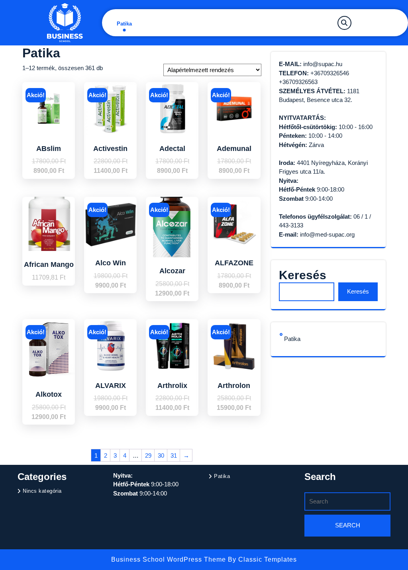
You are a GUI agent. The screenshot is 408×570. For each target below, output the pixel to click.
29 (148, 455)
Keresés (302, 275)
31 (174, 455)
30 (161, 455)
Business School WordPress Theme (169, 559)
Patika (124, 24)
